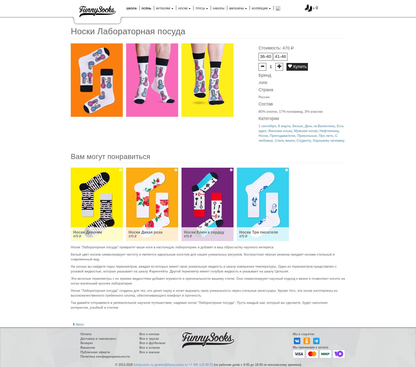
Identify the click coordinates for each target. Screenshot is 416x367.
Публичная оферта (95, 352)
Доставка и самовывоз (98, 338)
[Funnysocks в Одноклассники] (307, 340)
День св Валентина (320, 126)
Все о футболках (152, 343)
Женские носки (280, 131)
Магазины (237, 8)
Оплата (85, 334)
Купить (299, 66)
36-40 (265, 56)
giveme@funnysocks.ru (171, 365)
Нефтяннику (329, 131)
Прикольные (307, 136)
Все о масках (149, 352)
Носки (183, 8)
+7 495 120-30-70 (200, 365)
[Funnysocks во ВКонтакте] (297, 340)
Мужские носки (306, 131)
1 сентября (267, 126)
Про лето (326, 136)
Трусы (200, 8)
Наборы (218, 8)
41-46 (280, 56)
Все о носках (149, 334)
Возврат (86, 343)
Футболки (163, 8)
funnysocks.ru (144, 365)
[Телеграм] (316, 340)
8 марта (284, 126)
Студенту (304, 140)
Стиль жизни (285, 140)
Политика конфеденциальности (105, 356)
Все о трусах (149, 338)
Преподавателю (282, 136)
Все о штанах (149, 347)
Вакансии (87, 347)
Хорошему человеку (328, 140)
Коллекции (260, 8)
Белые (297, 126)
